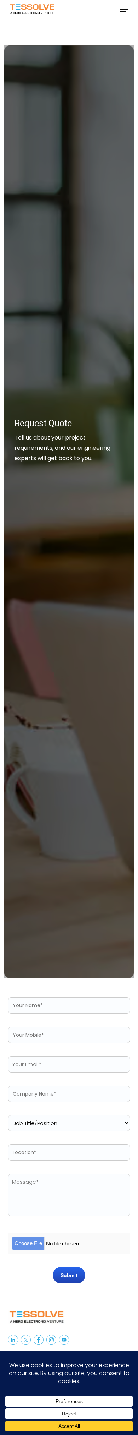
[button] (124, 9)
